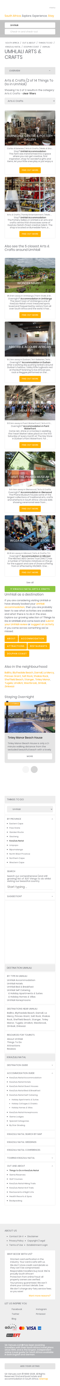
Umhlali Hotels (15, 983)
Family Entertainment (32, 214)
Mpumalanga (16, 849)
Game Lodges (16, 1116)
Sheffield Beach (14, 679)
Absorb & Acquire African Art (30, 349)
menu (46, 7)
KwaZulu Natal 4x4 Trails (21, 1187)
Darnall (38, 672)
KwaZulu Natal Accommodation (25, 1077)
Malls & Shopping (48, 148)
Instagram (41, 1309)
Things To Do (45, 42)
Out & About (28, 42)
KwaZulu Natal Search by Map (24, 1134)
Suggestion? (14, 896)
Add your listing (30, 1366)
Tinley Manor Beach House (25, 737)
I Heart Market (30, 410)
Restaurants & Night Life (21, 1192)
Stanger (29, 679)
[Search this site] (41, 7)
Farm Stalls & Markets (46, 295)
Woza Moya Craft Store (30, 540)
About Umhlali (15, 1039)
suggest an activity (42, 624)
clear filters (29, 93)
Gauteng (13, 836)
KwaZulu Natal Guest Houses (23, 1086)
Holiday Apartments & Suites (26, 993)
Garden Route (16, 832)
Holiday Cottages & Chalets (25, 1103)
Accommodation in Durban (36, 362)
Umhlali (46, 46)
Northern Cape (17, 858)
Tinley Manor (42, 679)
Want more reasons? (40, 1295)
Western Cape (16, 862)
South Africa (12, 42)
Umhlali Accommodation (33, 151)
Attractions (13, 1045)
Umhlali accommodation (24, 605)
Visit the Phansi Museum (30, 477)
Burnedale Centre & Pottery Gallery (30, 137)
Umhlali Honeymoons (19, 1000)
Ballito (8, 672)
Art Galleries (38, 359)
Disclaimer (32, 1236)
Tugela (9, 683)
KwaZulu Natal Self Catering (23, 1095)
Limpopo (13, 845)
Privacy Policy (16, 1240)
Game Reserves (17, 1174)
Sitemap (43, 1378)
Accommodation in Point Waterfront (36, 427)
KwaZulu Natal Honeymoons (23, 1112)
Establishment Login (37, 1245)
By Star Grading (17, 1125)
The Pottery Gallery (30, 202)
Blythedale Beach (23, 672)
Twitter (15, 1314)
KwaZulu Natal (12, 46)
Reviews (11, 1048)
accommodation (32, 638)
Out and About (16, 1166)
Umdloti (18, 683)
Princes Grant (13, 676)
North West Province (19, 853)
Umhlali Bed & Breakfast (20, 986)
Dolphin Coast (31, 46)
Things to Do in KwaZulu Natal (24, 1170)
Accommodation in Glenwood (36, 492)
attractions (15, 646)
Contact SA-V (16, 1236)
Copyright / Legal (36, 1240)
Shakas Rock (41, 676)
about (11, 638)
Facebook (17, 1309)
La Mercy (49, 672)
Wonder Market (30, 283)
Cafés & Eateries (15, 148)
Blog (14, 1318)
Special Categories (19, 1120)
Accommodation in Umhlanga (36, 298)
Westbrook (30, 683)
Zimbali (42, 683)
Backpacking (15, 1200)
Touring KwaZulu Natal (21, 1158)
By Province (14, 819)
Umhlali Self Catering (18, 990)
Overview (14, 70)
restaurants (38, 646)
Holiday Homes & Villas (23, 996)
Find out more (30, 170)
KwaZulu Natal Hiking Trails (22, 1183)
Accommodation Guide (20, 1073)
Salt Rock (27, 676)
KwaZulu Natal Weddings (21, 1142)
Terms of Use (16, 1245)
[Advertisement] (30, 932)
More (30, 756)
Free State (14, 827)
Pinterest (41, 1314)
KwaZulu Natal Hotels (20, 1081)
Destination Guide (17, 1065)
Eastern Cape (16, 823)
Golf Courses (16, 1179)
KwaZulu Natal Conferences (23, 1150)
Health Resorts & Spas (20, 1196)
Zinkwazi (9, 686)
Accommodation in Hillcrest (36, 556)
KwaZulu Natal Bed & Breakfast (24, 1090)
